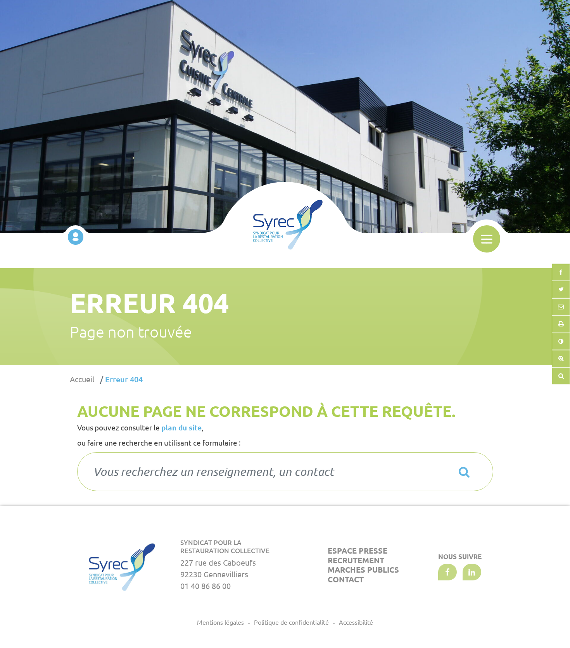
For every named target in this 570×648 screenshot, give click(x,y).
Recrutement (356, 560)
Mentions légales (220, 622)
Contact (346, 579)
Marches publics (363, 569)
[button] (561, 306)
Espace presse (357, 550)
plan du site (181, 427)
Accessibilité (356, 622)
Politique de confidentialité (291, 622)
